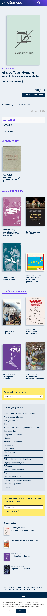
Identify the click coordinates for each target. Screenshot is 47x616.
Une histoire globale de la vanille (35, 377)
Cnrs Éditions (8, 587)
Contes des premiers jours (33, 281)
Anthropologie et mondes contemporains (20, 413)
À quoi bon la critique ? (8, 332)
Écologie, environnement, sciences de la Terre (22, 427)
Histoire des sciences (13, 442)
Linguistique (9, 445)
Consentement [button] (8, 611)
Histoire (7, 438)
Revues (7, 473)
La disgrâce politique (8, 377)
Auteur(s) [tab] (9, 120)
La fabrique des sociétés (33, 233)
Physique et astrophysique (14, 463)
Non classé (8, 456)
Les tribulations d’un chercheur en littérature (11, 234)
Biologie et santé (11, 420)
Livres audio (9, 449)
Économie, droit (10, 431)
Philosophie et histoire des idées (17, 459)
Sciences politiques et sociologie (17, 480)
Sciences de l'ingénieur (13, 477)
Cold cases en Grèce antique (9, 278)
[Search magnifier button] (41, 396)
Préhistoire (8, 466)
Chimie (6, 424)
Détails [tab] (7, 125)
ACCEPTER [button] (21, 611)
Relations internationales (14, 470)
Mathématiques (10, 452)
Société (7, 487)
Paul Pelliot (8, 68)
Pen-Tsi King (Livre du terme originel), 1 (11, 179)
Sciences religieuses (12, 484)
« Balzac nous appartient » (32, 332)
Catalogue (21, 587)
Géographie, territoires (13, 435)
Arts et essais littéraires (12, 81)
